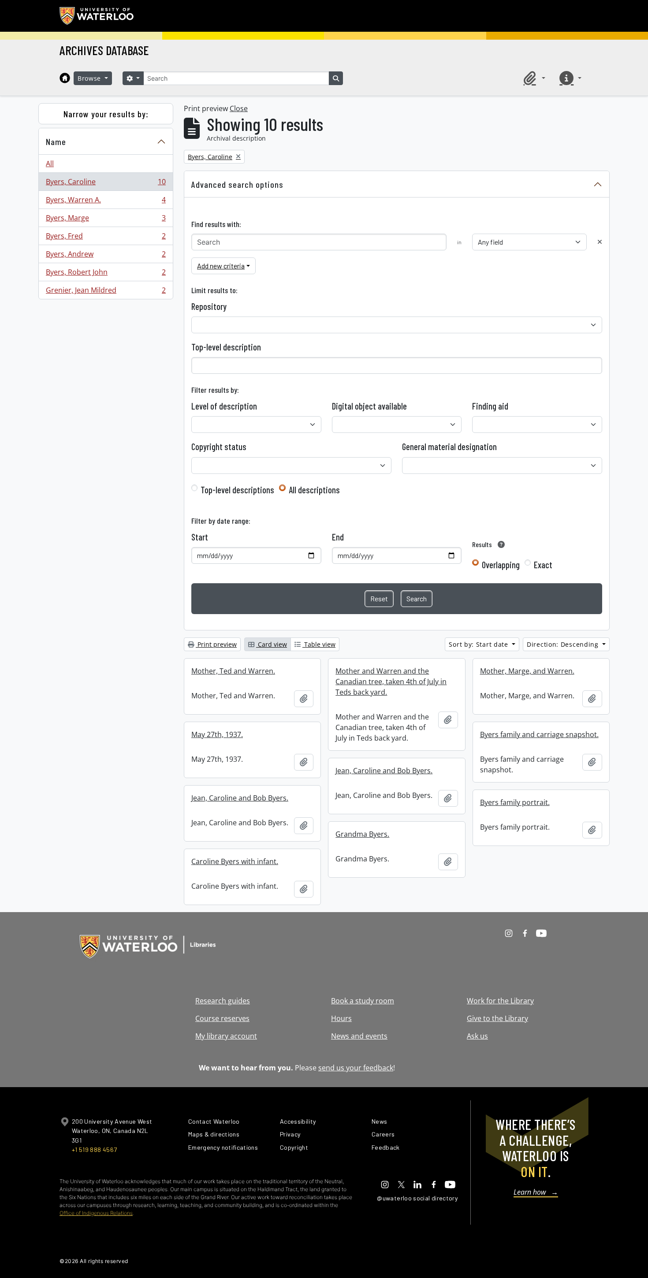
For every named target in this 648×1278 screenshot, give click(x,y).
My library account (226, 1036)
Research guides (222, 1001)
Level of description (224, 406)
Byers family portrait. (515, 802)
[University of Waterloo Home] (97, 16)
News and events (359, 1036)
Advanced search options (237, 184)
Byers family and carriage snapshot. (539, 734)
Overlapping (501, 564)
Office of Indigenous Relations (96, 1213)
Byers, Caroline (105, 184)
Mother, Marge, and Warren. (527, 671)
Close (239, 108)
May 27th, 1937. (217, 734)
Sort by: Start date (479, 644)
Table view (318, 644)
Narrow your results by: (106, 113)
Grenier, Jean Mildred (105, 292)
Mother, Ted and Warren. (233, 671)
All (50, 163)
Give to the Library (497, 1018)
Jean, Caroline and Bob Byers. (383, 770)
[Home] (65, 78)
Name (56, 141)
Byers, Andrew (105, 256)
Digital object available (369, 406)
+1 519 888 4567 (94, 1149)
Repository (209, 306)
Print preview (216, 644)
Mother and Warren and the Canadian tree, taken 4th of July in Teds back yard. (391, 681)
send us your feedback (355, 1068)
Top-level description (226, 347)
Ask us (477, 1036)
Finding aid (490, 406)
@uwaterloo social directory (417, 1198)
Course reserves (222, 1018)
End (338, 537)
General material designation (449, 446)
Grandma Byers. (362, 834)
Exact (543, 564)
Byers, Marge (105, 220)
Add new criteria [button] (221, 265)
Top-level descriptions (237, 489)
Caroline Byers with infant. (234, 861)
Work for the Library (500, 1001)
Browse (90, 78)
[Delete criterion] (599, 241)
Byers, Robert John (105, 274)
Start (199, 537)
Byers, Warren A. (105, 202)
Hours (341, 1018)
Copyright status (218, 446)
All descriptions (314, 489)
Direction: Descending (563, 644)
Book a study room (362, 1001)
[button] (533, 78)
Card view (271, 644)
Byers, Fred (105, 238)
